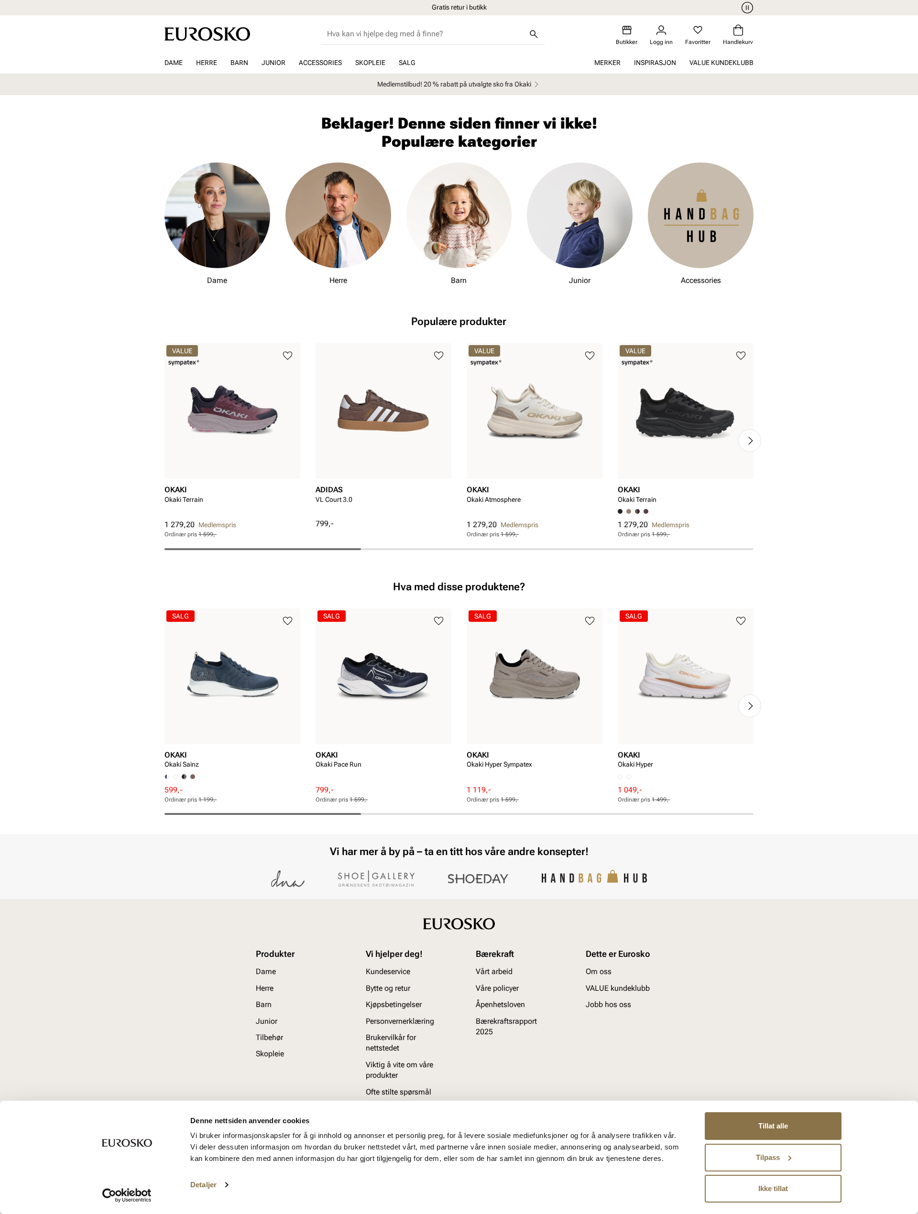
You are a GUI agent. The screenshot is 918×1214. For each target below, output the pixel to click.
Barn (239, 62)
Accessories (320, 62)
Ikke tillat (773, 1188)
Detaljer (203, 1185)
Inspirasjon (655, 62)
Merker (607, 62)
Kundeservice (388, 971)
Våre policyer (497, 988)
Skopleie (370, 62)
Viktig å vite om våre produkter (399, 1070)
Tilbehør (269, 1037)
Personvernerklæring (400, 1021)
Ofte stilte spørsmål (398, 1091)
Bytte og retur (388, 988)
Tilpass (768, 1157)
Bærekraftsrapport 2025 (506, 1026)
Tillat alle (773, 1126)
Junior (273, 62)
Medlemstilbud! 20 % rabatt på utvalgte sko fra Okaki (454, 84)
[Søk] (534, 33)
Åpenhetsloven (500, 1004)
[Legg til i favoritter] (287, 356)
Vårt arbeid (494, 971)
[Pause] (746, 7)
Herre (206, 62)
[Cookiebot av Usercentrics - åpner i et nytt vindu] (127, 1195)
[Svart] (184, 776)
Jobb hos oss (608, 1004)
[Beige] (628, 511)
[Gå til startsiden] (207, 34)
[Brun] (637, 511)
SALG (407, 62)
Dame (173, 62)
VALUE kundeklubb (721, 62)
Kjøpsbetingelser (394, 1004)
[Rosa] (646, 511)
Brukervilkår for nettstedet (391, 1042)
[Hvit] (175, 776)
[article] (232, 431)
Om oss (599, 971)
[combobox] (425, 34)
